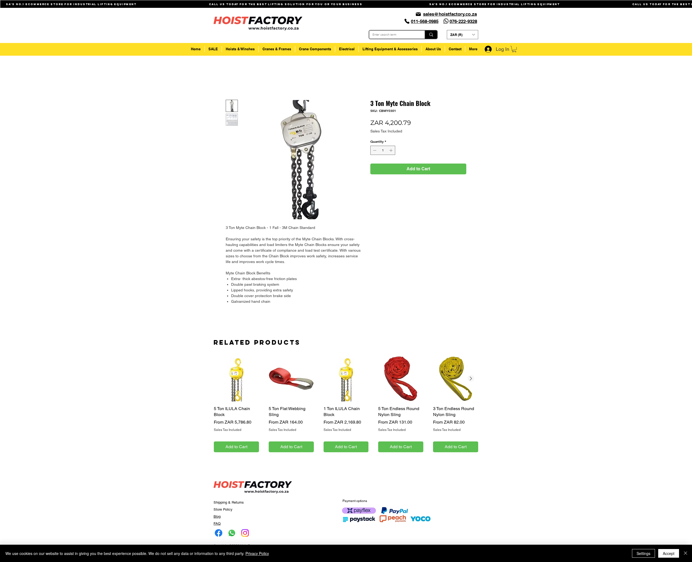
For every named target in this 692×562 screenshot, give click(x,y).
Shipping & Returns (229, 509)
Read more (235, 314)
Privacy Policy (257, 553)
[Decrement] (374, 151)
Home (231, 81)
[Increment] (391, 151)
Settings (643, 553)
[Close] (685, 553)
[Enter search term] (431, 35)
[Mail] (418, 14)
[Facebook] (219, 540)
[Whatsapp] (446, 21)
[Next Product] (471, 386)
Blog (217, 523)
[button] (462, 34)
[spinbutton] (382, 151)
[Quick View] (236, 385)
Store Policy (223, 516)
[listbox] (462, 34)
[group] (346, 411)
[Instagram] (245, 540)
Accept (668, 553)
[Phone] (407, 21)
